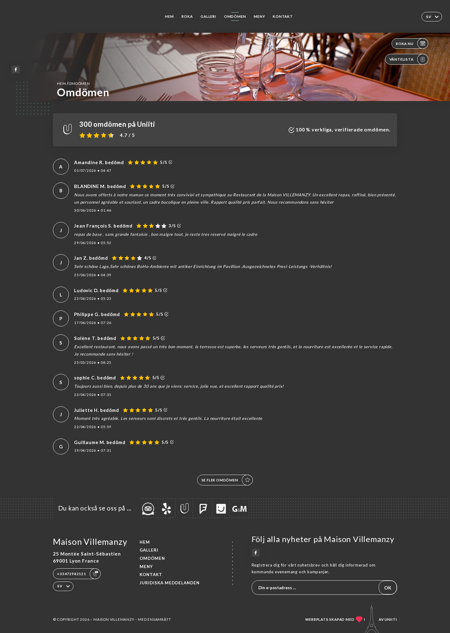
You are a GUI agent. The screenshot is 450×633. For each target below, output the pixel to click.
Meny (259, 16)
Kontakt (283, 16)
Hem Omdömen (73, 83)
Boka (187, 16)
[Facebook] (16, 70)
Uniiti (390, 619)
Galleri (208, 16)
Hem (169, 16)
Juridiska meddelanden (170, 582)
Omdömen (235, 16)
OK (387, 587)
